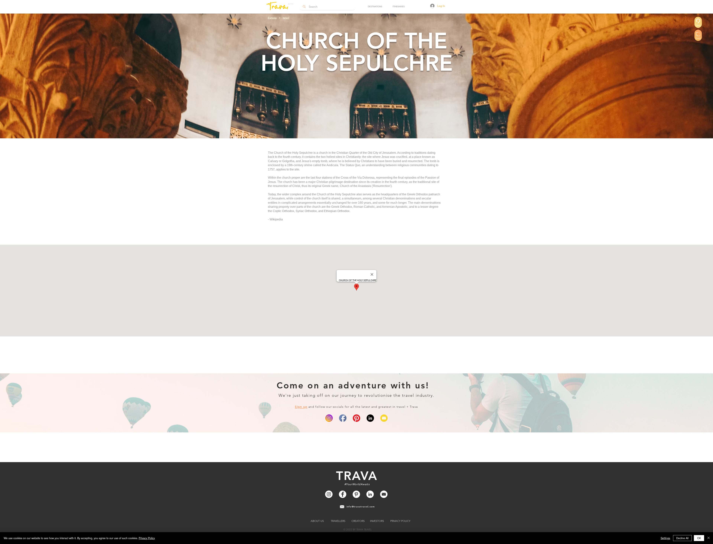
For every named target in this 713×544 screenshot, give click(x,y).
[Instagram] (329, 494)
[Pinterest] (356, 418)
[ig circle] (329, 418)
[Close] (708, 538)
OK (699, 538)
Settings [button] (665, 538)
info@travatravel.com (360, 506)
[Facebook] (342, 494)
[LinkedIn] (370, 418)
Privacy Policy (147, 538)
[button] (374, 6)
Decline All (682, 538)
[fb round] (342, 418)
